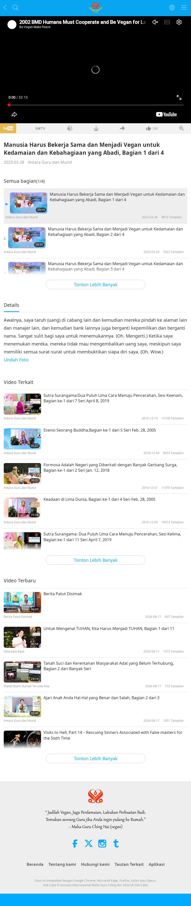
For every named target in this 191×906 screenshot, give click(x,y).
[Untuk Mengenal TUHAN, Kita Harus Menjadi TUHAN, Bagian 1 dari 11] (22, 637)
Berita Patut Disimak (63, 593)
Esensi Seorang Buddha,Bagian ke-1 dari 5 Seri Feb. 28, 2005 (100, 430)
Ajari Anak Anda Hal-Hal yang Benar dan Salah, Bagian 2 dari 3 (101, 697)
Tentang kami (62, 864)
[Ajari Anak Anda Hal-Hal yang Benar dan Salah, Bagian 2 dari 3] (22, 706)
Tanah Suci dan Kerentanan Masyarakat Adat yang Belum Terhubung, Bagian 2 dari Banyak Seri (109, 665)
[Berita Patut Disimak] (22, 602)
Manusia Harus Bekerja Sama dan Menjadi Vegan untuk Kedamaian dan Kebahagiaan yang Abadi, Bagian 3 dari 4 (115, 266)
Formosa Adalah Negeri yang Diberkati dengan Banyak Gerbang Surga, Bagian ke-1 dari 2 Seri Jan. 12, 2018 (110, 467)
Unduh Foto (16, 360)
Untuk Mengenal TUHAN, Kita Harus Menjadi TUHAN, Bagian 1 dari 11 (109, 628)
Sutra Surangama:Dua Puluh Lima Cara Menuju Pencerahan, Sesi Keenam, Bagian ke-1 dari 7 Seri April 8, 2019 (113, 398)
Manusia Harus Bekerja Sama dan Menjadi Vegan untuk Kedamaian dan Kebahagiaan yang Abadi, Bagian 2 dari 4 (115, 231)
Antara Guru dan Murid (50, 162)
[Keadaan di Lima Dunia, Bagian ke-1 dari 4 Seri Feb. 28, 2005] (22, 508)
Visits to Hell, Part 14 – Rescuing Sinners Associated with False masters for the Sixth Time (113, 735)
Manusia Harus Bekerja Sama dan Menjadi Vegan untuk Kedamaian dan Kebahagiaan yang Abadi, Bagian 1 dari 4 (117, 196)
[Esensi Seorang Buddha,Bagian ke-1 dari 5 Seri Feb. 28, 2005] (22, 438)
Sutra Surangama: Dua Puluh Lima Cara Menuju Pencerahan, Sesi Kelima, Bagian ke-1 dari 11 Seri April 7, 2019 (112, 536)
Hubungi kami (95, 864)
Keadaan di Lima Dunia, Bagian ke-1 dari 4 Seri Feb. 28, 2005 (99, 499)
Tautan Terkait (129, 864)
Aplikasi (157, 864)
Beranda (35, 864)
